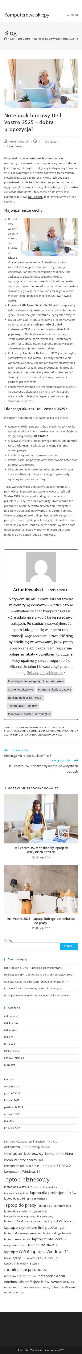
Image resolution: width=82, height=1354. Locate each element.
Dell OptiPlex (11, 1016)
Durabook (10, 1044)
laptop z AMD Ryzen (57, 730)
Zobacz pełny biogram (45, 672)
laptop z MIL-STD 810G (15, 1245)
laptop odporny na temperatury (20, 1216)
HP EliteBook (11, 1051)
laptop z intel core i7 (49, 1239)
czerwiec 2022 (12, 1114)
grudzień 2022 (12, 1093)
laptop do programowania (54, 1206)
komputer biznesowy (23, 1153)
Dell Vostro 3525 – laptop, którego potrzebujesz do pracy (41, 921)
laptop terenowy (45, 1216)
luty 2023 (9, 1079)
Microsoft (9, 1065)
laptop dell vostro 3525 (18, 1187)
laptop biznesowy (40, 727)
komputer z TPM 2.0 (56, 1165)
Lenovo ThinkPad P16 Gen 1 (21, 1263)
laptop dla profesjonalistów (53, 1192)
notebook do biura (62, 1282)
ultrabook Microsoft (64, 1287)
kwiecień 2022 (12, 1128)
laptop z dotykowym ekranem (23, 1233)
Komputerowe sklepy (26, 15)
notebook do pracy (50, 734)
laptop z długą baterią (57, 1233)
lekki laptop (12, 1258)
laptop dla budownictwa (16, 1193)
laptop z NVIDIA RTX (43, 1245)
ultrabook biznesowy (39, 1287)
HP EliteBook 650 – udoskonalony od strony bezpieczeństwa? (39, 974)
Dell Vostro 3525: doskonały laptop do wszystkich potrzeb (41, 850)
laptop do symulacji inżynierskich (25, 1211)
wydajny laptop (14, 1292)
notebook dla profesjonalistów (26, 1282)
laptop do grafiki (14, 1198)
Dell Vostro (16, 146)
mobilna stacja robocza (25, 1269)
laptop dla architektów (46, 1187)
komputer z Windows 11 (22, 1171)
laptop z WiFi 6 (16, 1251)
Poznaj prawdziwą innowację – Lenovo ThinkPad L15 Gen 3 (37, 995)
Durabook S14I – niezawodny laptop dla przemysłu (33, 988)
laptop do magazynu (37, 1198)
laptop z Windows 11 (50, 1251)
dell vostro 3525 (19, 727)
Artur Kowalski (19, 141)
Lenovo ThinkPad (14, 1057)
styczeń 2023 (11, 1086)
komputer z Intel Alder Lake (21, 1166)
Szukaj (8, 940)
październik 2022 (13, 1107)
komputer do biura (59, 1153)
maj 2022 (9, 1121)
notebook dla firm (52, 1276)
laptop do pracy (20, 1205)
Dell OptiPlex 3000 (15, 1141)
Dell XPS (8, 1037)
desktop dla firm (40, 1147)
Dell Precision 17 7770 (43, 1141)
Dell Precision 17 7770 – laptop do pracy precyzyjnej (33, 967)
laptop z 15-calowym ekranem (23, 1221)
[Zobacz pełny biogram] (64, 673)
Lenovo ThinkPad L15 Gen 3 (40, 1258)
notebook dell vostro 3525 (20, 1276)
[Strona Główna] (5, 38)
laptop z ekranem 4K (17, 1239)
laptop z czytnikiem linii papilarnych (35, 1227)
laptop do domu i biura (31, 730)
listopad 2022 (11, 1100)
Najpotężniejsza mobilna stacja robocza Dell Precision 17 (36, 981)
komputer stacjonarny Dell (23, 1160)
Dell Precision (11, 1023)
